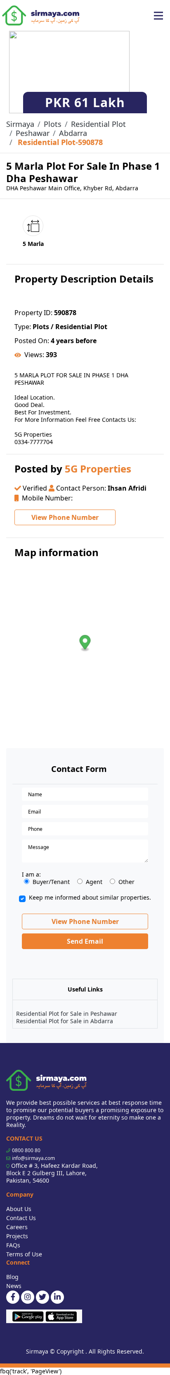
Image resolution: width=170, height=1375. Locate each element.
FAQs (13, 1245)
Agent (94, 882)
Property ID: (33, 312)
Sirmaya (20, 124)
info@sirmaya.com (33, 1158)
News (13, 1286)
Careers (17, 1227)
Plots (52, 124)
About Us (18, 1209)
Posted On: (31, 340)
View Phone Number (65, 517)
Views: (34, 354)
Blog (12, 1277)
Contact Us (21, 1218)
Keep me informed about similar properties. (90, 897)
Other (126, 882)
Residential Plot (98, 124)
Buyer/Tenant (51, 882)
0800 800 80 (26, 1150)
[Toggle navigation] (158, 15)
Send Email (85, 941)
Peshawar (33, 133)
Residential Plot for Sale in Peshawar (66, 1013)
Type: (22, 326)
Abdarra (73, 133)
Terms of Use (24, 1254)
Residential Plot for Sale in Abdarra (64, 1021)
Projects (17, 1236)
